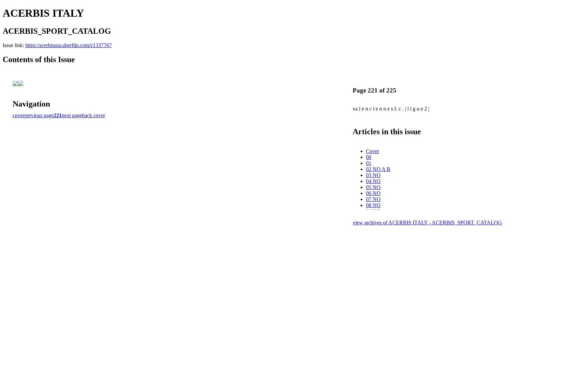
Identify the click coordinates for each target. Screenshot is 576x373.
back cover (93, 115)
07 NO (373, 199)
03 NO (373, 175)
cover (18, 115)
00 (368, 157)
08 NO (373, 205)
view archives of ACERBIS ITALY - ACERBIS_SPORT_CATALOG (427, 222)
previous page (39, 115)
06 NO (373, 193)
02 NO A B (378, 169)
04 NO (373, 181)
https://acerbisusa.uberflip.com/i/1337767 (68, 45)
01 (368, 163)
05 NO (373, 187)
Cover (372, 151)
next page (72, 115)
